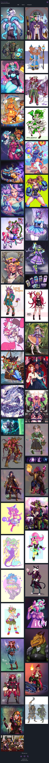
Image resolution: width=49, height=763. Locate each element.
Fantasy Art (29, 4)
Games (23, 4)
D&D (18, 4)
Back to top (25, 759)
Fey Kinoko (4, 2)
